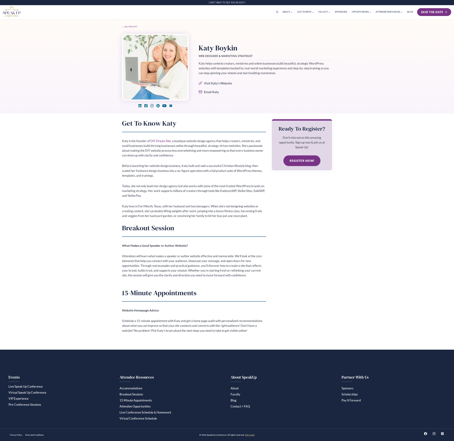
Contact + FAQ (240, 406)
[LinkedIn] (140, 106)
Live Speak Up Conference (26, 386)
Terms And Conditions (34, 435)
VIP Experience (19, 398)
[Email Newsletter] (171, 106)
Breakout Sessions (131, 394)
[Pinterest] (158, 106)
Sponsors (341, 12)
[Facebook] (146, 106)
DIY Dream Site (160, 141)
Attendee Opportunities (135, 406)
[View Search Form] (277, 12)
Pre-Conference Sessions (25, 404)
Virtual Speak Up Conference (27, 392)
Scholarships (350, 394)
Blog (410, 12)
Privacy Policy (16, 435)
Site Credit (249, 435)
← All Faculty (129, 26)
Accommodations (131, 388)
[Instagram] (152, 106)
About (235, 388)
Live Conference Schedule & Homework (145, 412)
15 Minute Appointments (136, 400)
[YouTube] (164, 106)
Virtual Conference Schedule (138, 418)
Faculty (235, 394)
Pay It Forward (351, 400)
